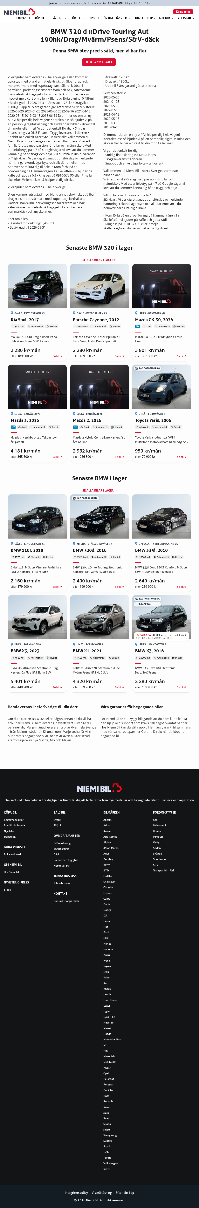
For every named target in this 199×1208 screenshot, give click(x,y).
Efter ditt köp (125, 1193)
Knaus (107, 988)
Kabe (106, 977)
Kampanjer (23, 18)
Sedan (157, 847)
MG (105, 1045)
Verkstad (184, 18)
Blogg (7, 889)
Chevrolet (109, 881)
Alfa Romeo (110, 836)
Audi (106, 853)
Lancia (107, 994)
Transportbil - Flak (164, 870)
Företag (76, 18)
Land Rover (110, 1000)
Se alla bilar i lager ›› (99, 260)
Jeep (106, 971)
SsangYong (110, 1135)
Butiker (164, 18)
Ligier (106, 1011)
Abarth (107, 819)
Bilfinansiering (62, 843)
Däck (57, 854)
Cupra (106, 898)
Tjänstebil (10, 836)
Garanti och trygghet (66, 860)
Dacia (106, 904)
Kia (105, 983)
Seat (106, 1118)
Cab (155, 819)
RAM (106, 1095)
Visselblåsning (102, 1193)
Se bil (56, 356)
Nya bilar (9, 831)
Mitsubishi (109, 1056)
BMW (106, 864)
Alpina (107, 842)
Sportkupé (159, 859)
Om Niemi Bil (11, 872)
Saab (106, 1112)
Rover (107, 1107)
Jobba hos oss (145, 18)
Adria (106, 825)
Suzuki (107, 1146)
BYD (106, 870)
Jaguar (107, 966)
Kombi (157, 831)
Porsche (108, 1090)
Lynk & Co (109, 1016)
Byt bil (57, 819)
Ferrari (107, 921)
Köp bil (39, 18)
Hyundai (108, 949)
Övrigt (157, 842)
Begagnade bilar (14, 819)
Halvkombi (159, 825)
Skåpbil (157, 853)
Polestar (108, 1084)
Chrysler (108, 887)
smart (106, 1129)
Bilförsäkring (61, 848)
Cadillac (108, 876)
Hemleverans (62, 865)
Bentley (108, 859)
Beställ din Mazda (14, 825)
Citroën (107, 893)
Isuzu (106, 954)
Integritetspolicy (76, 1193)
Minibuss (158, 836)
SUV (155, 864)
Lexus (106, 1005)
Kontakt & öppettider (66, 901)
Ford (106, 932)
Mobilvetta (109, 1062)
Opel (106, 1073)
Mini (105, 1050)
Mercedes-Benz (112, 1039)
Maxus (107, 1028)
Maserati (108, 1022)
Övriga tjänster (115, 18)
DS (105, 915)
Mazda (107, 1033)
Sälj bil (57, 18)
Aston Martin (111, 847)
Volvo (106, 1169)
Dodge (107, 909)
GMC (106, 938)
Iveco (106, 960)
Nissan (107, 1067)
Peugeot (108, 1078)
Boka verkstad (12, 854)
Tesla (106, 1152)
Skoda (107, 1123)
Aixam (107, 831)
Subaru (107, 1140)
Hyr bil (95, 18)
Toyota (107, 1157)
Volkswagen (110, 1163)
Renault (108, 1101)
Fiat (105, 926)
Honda (107, 943)
